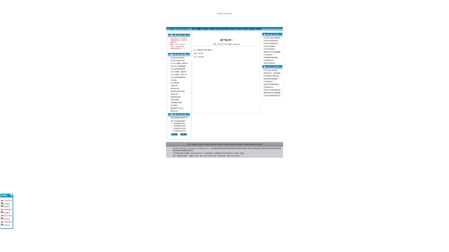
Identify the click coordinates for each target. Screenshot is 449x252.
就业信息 (252, 29)
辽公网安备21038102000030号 (223, 153)
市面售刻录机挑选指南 (271, 57)
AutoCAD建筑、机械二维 (178, 74)
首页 (193, 29)
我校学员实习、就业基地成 (272, 73)
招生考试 (218, 29)
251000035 (6, 204)
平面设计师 (174, 86)
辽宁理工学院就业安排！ (271, 41)
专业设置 (212, 29)
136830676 (6, 207)
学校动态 (205, 29)
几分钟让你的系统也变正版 (272, 95)
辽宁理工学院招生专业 (178, 60)
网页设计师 (174, 111)
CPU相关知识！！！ (270, 55)
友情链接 (246, 144)
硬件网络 (225, 29)
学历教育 (258, 29)
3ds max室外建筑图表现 (178, 77)
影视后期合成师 (175, 97)
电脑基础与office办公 (177, 108)
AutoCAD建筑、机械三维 (178, 72)
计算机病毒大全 (268, 60)
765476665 (6, 219)
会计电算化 (174, 105)
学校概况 (198, 29)
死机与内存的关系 (269, 63)
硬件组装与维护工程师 (178, 91)
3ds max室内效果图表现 (178, 69)
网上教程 (238, 29)
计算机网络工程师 (176, 102)
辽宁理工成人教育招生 (178, 58)
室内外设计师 (175, 88)
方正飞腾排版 (175, 83)
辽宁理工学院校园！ (270, 46)
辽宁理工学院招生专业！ (271, 43)
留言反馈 (259, 144)
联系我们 (253, 144)
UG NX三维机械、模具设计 (179, 63)
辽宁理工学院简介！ (270, 49)
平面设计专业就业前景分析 (272, 90)
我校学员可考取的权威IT (271, 84)
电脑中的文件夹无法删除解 (272, 52)
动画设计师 (174, 94)
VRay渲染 (174, 80)
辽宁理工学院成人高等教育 (272, 38)
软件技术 (232, 29)
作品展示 (226, 144)
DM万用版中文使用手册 (271, 76)
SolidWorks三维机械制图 (178, 66)
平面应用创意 (175, 100)
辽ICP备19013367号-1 (197, 153)
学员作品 (245, 29)
